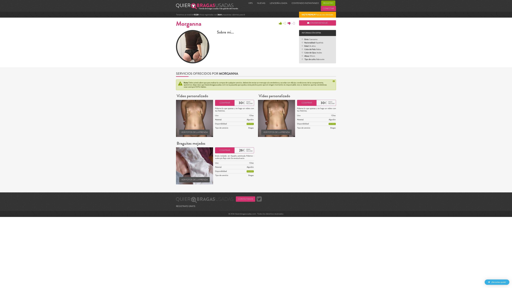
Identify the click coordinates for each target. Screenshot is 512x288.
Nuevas (261, 3)
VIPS (250, 3)
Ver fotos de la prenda (194, 132)
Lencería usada (278, 3)
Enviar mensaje (319, 22)
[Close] (334, 81)
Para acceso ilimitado (317, 14)
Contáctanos (245, 199)
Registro (328, 3)
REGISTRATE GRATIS (185, 206)
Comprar (225, 102)
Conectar (328, 8)
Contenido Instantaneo (305, 3)
